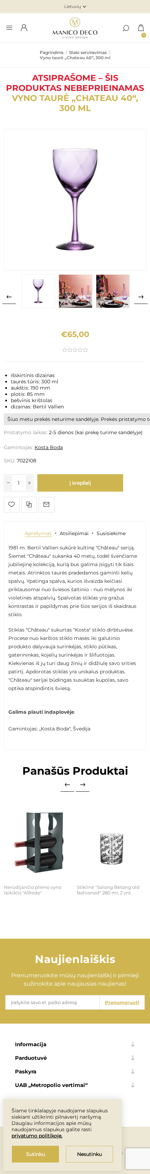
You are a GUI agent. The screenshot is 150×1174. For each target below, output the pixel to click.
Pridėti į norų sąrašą (12, 504)
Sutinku (35, 1154)
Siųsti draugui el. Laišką (46, 504)
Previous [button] (9, 297)
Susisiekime (111, 533)
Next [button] (141, 297)
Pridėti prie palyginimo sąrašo (29, 504)
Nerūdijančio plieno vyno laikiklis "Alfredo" (32, 889)
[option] (38, 291)
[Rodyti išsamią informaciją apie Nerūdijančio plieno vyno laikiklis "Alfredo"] (39, 842)
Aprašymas (38, 533)
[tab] (38, 533)
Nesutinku (89, 1154)
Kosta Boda (49, 447)
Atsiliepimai (74, 533)
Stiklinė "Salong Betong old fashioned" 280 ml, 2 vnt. (108, 889)
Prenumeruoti (122, 1002)
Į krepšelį (80, 483)
